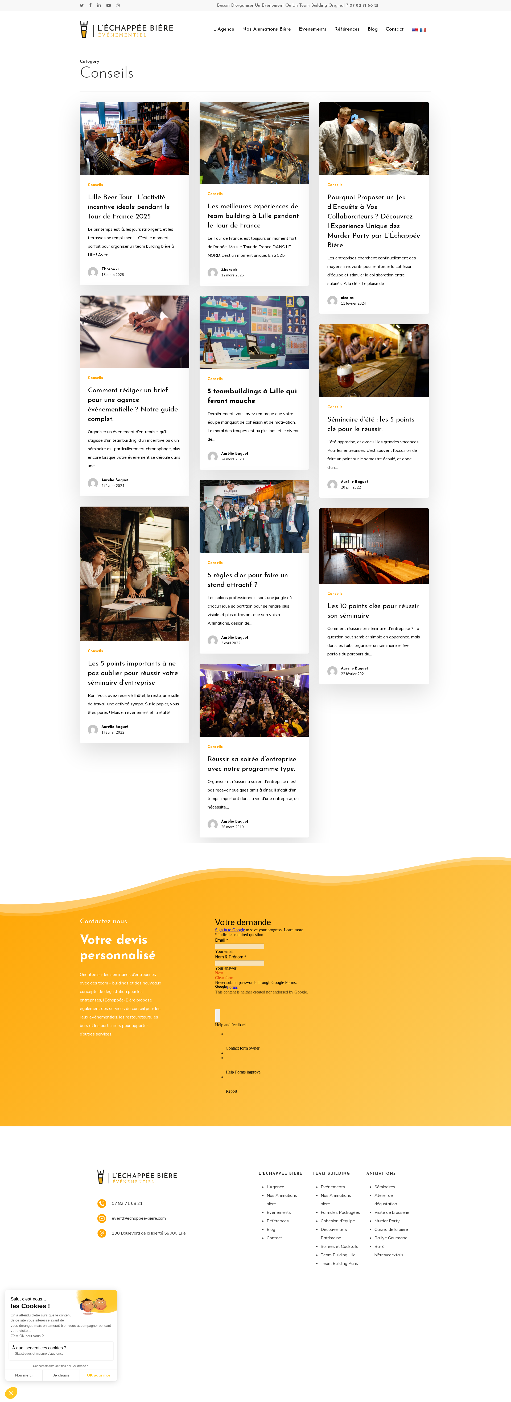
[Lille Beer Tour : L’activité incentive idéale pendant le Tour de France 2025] (134, 193)
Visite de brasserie (391, 1212)
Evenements (279, 1212)
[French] (423, 29)
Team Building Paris (339, 1263)
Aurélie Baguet (115, 480)
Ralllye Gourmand (390, 1237)
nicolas (347, 298)
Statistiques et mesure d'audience (39, 1353)
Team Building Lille (338, 1254)
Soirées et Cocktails (339, 1246)
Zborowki (110, 269)
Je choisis (61, 1375)
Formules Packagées (340, 1212)
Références (278, 1220)
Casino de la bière (391, 1229)
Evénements (333, 1186)
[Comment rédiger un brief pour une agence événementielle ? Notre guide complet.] (134, 396)
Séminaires (384, 1186)
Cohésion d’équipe (338, 1220)
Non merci (23, 1375)
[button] (11, 1393)
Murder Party (387, 1220)
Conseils (95, 185)
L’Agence (275, 1186)
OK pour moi (98, 1375)
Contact (274, 1237)
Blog (271, 1229)
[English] (415, 29)
